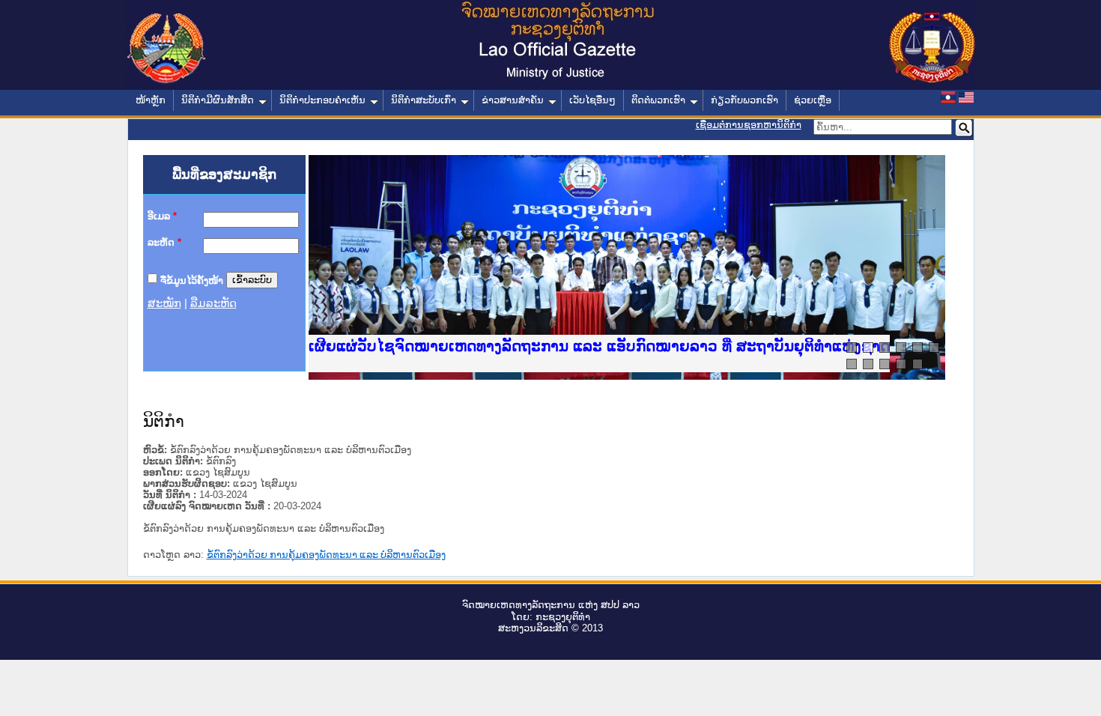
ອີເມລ (162, 216)
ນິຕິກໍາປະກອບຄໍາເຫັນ (322, 100)
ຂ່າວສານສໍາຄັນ (513, 100)
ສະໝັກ (164, 303)
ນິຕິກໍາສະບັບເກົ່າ (423, 100)
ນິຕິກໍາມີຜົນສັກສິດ (217, 100)
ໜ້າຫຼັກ (151, 100)
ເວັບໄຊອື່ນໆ (592, 100)
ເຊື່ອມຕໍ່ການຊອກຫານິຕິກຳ (748, 124)
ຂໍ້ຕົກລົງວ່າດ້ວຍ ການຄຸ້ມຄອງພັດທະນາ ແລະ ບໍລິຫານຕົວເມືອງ (326, 554)
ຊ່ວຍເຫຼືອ (812, 100)
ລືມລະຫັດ (213, 303)
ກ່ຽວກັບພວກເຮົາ (744, 100)
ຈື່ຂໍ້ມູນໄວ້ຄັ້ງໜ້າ (191, 279)
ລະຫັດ (164, 242)
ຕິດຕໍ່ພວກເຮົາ (658, 100)
